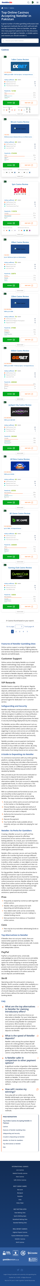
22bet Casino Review (20, 296)
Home (6, 8)
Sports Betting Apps (20, 1216)
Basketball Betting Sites (20, 1219)
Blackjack (20, 1193)
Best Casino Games (20, 1186)
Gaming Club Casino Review (20, 567)
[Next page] (27, 631)
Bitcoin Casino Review (20, 122)
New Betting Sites (20, 1213)
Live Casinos (20, 1170)
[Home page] (7, 2)
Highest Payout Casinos (20, 1232)
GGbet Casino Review (20, 350)
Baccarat (20, 1189)
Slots (20, 1199)
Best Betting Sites (20, 1209)
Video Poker (20, 1203)
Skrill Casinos (20, 1242)
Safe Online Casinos (20, 1180)
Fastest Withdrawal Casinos (20, 1235)
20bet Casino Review (20, 242)
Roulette (20, 1196)
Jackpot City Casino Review (20, 405)
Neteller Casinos (20, 1239)
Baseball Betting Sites (20, 1223)
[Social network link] (18, 1270)
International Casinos (20, 1166)
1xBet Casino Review (20, 59)
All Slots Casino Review (20, 459)
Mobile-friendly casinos (20, 1173)
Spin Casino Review (20, 184)
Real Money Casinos (20, 1229)
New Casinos (20, 1177)
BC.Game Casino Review (20, 513)
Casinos (12, 8)
